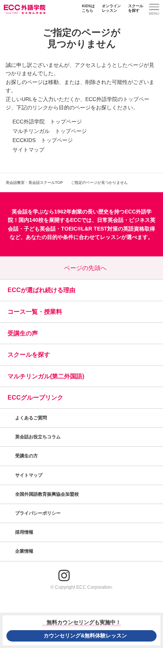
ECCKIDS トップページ (43, 140)
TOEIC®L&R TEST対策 (89, 229)
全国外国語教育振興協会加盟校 (47, 494)
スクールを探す (135, 8)
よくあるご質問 (31, 417)
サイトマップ (28, 150)
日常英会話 (110, 220)
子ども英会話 (40, 229)
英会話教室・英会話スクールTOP (34, 182)
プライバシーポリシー (38, 513)
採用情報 (24, 532)
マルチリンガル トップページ (50, 131)
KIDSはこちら (88, 8)
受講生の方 (26, 455)
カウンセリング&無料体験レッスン (85, 635)
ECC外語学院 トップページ (47, 122)
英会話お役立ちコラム (38, 436)
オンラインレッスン (111, 8)
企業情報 (24, 551)
